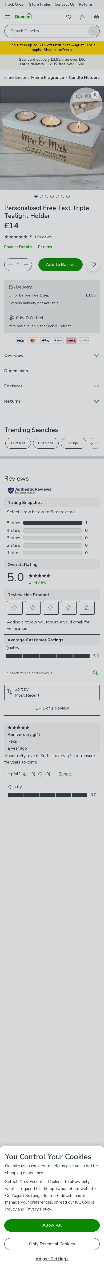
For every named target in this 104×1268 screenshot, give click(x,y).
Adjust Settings (51, 1259)
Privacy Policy (38, 1209)
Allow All (52, 1225)
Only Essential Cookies (52, 1244)
